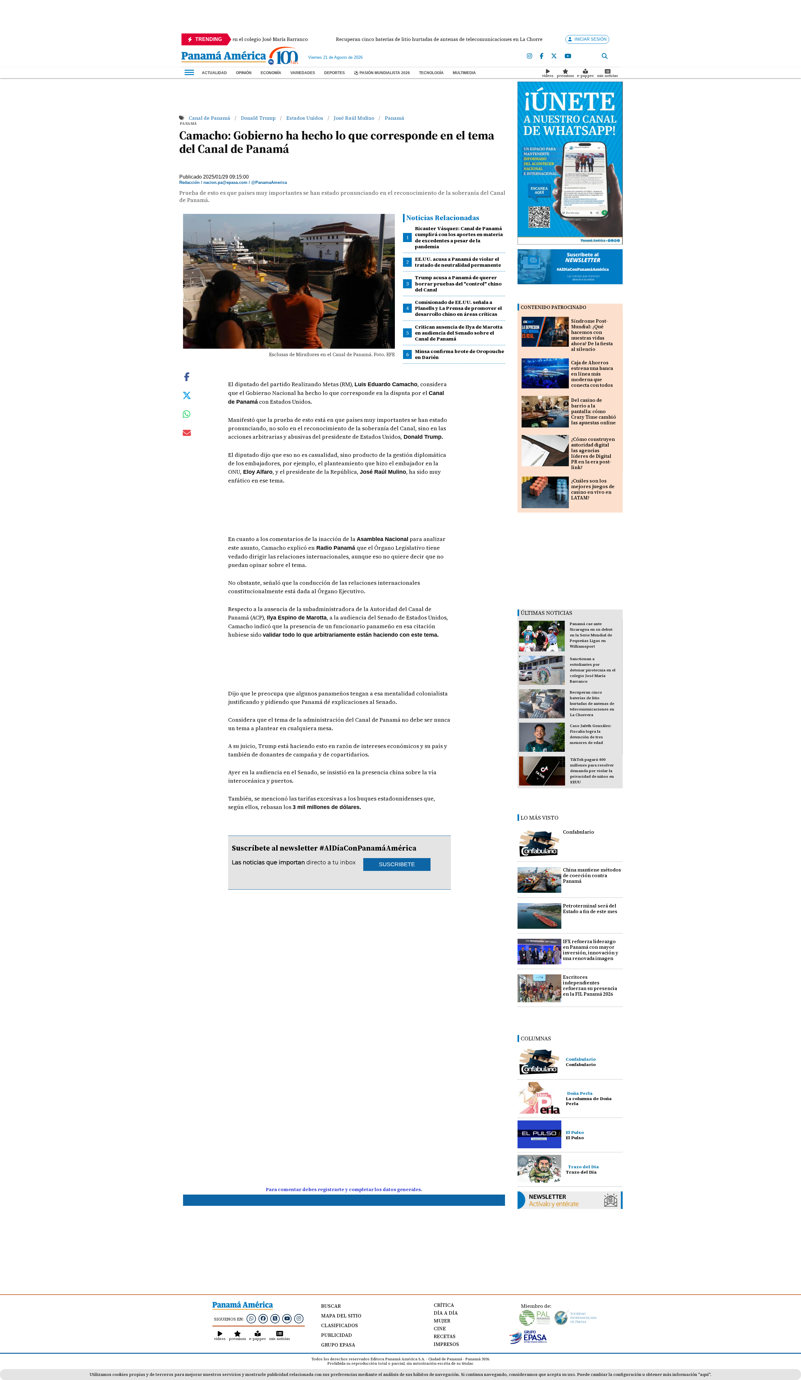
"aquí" (704, 1374)
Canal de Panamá (210, 117)
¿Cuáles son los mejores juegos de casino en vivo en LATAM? (593, 489)
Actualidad (214, 73)
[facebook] (541, 56)
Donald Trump (259, 117)
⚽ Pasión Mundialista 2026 (382, 73)
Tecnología (431, 73)
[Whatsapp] (251, 1318)
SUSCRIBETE (397, 864)
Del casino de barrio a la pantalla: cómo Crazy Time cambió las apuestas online (593, 411)
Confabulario (578, 832)
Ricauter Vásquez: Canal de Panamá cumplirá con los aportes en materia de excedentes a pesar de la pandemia (459, 237)
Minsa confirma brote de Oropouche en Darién (459, 354)
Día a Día (446, 1312)
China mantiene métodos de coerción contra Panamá (592, 875)
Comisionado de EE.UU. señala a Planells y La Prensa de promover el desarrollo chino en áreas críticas (458, 308)
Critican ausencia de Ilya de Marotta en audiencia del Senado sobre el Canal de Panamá (459, 332)
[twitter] (554, 56)
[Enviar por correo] (187, 434)
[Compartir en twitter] (187, 394)
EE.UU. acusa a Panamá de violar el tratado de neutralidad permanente (458, 261)
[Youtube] (567, 56)
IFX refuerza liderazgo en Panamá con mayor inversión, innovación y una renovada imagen (590, 950)
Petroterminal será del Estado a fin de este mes (590, 908)
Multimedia (464, 73)
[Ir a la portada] (223, 57)
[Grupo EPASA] (528, 1342)
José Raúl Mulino (354, 117)
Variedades (302, 73)
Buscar (331, 1305)
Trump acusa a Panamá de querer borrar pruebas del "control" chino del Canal (458, 283)
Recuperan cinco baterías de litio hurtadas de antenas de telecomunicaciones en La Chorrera (592, 703)
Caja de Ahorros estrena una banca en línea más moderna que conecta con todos (592, 373)
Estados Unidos (305, 117)
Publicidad (336, 1335)
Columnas (536, 1038)
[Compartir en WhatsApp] (187, 415)
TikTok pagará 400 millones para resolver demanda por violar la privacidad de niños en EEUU (592, 771)
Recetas (445, 1336)
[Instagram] (529, 56)
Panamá (394, 117)
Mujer (442, 1320)
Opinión (244, 73)
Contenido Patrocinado (553, 307)
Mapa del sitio (341, 1315)
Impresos (446, 1344)
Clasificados (339, 1325)
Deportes (334, 73)
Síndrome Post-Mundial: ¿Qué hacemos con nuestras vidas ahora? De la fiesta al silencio (592, 335)
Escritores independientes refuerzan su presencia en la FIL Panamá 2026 (590, 985)
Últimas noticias (546, 613)
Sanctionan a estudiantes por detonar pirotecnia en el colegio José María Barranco (592, 670)
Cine (440, 1328)
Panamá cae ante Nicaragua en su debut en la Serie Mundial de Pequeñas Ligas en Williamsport (591, 635)
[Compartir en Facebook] (187, 375)
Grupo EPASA (338, 1344)
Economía (271, 73)
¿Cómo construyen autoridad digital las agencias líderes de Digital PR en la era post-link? (593, 453)
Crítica (444, 1305)
